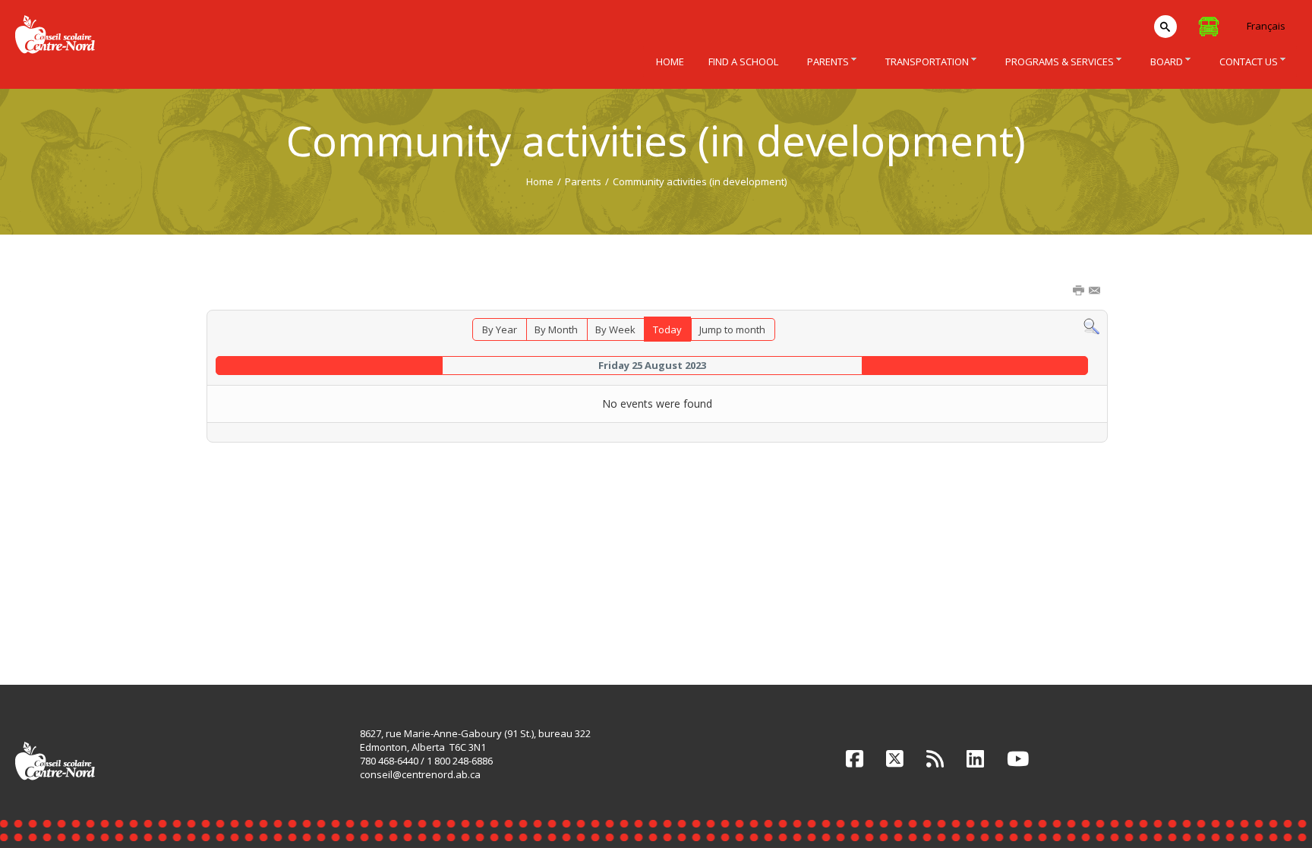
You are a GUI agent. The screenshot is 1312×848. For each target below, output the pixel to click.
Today (667, 329)
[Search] (1091, 326)
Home (540, 181)
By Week (615, 329)
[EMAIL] (1095, 291)
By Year (499, 329)
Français (1266, 26)
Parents (583, 181)
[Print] (1079, 291)
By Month (556, 329)
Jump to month (732, 329)
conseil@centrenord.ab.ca (420, 774)
